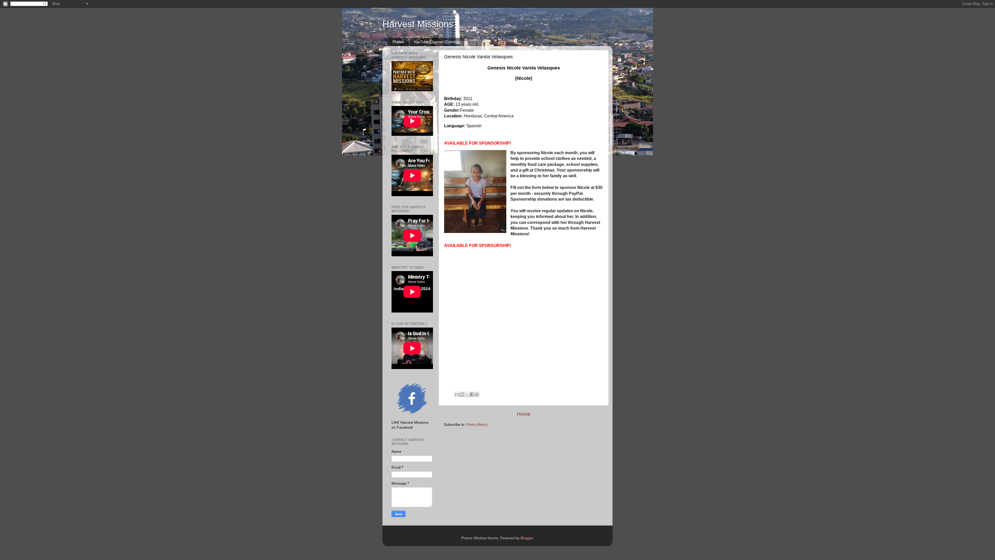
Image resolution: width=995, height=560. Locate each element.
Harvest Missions (417, 24)
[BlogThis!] (462, 394)
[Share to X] (467, 394)
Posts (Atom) (477, 425)
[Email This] (457, 394)
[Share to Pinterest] (476, 394)
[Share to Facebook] (471, 394)
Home (523, 414)
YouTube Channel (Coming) (437, 42)
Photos (398, 42)
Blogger (527, 538)
